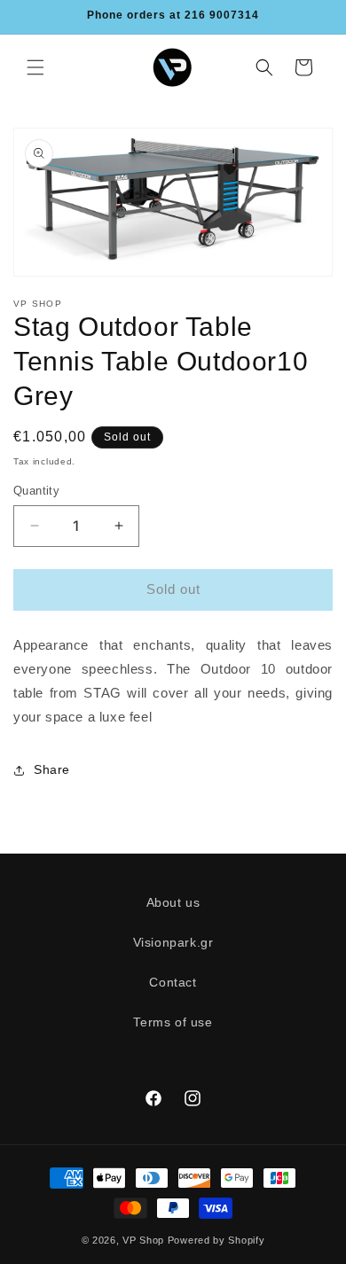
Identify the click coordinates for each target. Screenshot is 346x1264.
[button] (35, 67)
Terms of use (172, 1022)
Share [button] (52, 769)
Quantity (36, 490)
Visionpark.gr (173, 942)
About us (173, 902)
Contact (172, 982)
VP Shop (143, 1240)
